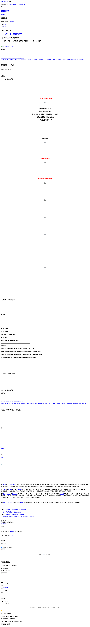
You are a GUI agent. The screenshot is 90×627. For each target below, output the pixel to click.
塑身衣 (2, 448)
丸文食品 (14, 494)
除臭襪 (4, 484)
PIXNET (34, 607)
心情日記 (11, 535)
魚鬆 (2, 457)
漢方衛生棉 (21, 502)
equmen (10, 489)
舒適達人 (10, 502)
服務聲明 (58, 607)
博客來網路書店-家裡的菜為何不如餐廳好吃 (14, 514)
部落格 (5, 26)
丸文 (8, 494)
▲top (2, 537)
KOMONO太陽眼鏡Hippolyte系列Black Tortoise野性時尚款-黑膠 (18, 516)
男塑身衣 (20, 489)
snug (2, 422)
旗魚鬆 (62, 494)
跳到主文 (3, 14)
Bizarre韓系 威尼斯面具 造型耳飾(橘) (12, 512)
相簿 (4, 24)
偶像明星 (12, 21)
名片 (4, 28)
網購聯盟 (5, 11)
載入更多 (3, 540)
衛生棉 (4, 502)
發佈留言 (3, 549)
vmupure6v (3, 523)
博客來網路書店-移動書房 (9, 511)
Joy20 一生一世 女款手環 (12, 34)
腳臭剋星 (13, 484)
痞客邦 (11, 531)
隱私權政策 (53, 607)
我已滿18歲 (3, 624)
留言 (14, 531)
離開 (8, 624)
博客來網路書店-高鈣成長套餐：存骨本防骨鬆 (14, 509)
